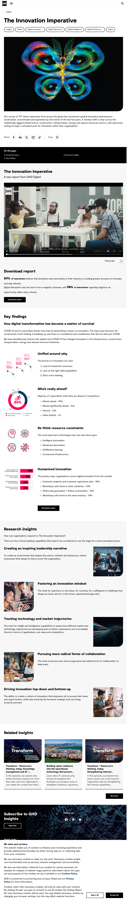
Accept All (114, 895)
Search (122, 3)
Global (19, 29)
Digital (110, 29)
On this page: (10, 151)
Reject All (95, 895)
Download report (12, 155)
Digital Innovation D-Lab (36, 29)
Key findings (10, 158)
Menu (11, 3)
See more (114, 796)
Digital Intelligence (75, 29)
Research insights (72, 155)
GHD (4, 3)
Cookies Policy (69, 874)
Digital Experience (55, 29)
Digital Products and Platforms (96, 29)
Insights (9, 12)
